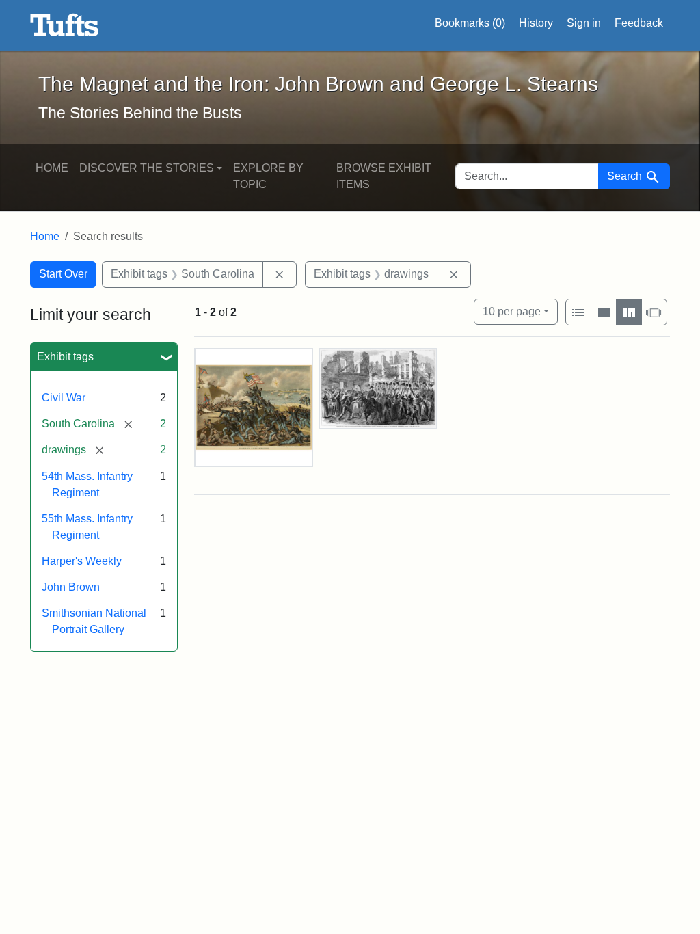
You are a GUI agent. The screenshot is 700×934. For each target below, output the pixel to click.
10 (512, 311)
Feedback (639, 23)
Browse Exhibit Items (383, 176)
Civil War (63, 397)
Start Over (63, 274)
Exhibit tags (65, 356)
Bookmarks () (470, 23)
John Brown (71, 587)
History (536, 23)
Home (52, 168)
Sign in (584, 23)
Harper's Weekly (82, 561)
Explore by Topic (268, 176)
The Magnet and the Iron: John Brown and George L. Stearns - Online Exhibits (64, 25)
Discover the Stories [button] (146, 168)
